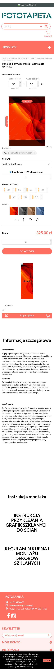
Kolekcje (25, 58)
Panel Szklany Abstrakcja (41, 58)
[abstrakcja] (27, 281)
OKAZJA (32, 5)
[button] (20, 82)
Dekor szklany (15, 58)
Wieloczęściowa (35, 172)
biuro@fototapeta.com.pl (21, 605)
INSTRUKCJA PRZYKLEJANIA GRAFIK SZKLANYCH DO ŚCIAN (27, 523)
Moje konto (11, 642)
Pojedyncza (17, 172)
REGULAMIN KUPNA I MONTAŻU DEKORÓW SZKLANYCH (27, 556)
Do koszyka (27, 251)
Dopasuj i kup (27, 315)
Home (4, 58)
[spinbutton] (15, 84)
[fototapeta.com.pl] (27, 15)
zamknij (47, 660)
